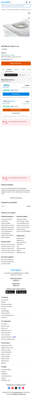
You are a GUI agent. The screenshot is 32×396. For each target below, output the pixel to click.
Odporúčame (20, 236)
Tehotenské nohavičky (6, 219)
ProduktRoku (4, 374)
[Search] (3, 70)
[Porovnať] (29, 13)
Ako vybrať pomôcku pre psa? (8, 262)
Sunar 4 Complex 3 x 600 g (23, 221)
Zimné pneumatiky (21, 248)
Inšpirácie (3, 378)
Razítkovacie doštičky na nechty (8, 229)
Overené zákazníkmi (6, 369)
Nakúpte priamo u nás (6, 330)
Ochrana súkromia (5, 335)
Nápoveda (3, 363)
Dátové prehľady (5, 356)
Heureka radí (4, 328)
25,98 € (27, 85)
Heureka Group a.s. (18, 392)
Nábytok (19, 250)
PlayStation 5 (20, 244)
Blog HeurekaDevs (5, 313)
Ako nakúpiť (4, 324)
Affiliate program (5, 359)
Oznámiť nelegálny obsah (7, 315)
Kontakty (3, 302)
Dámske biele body (5, 233)
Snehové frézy (4, 221)
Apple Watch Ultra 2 (21, 242)
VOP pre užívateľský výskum (8, 339)
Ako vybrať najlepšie (7, 257)
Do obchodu (16, 94)
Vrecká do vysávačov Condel (8, 246)
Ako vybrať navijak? (5, 264)
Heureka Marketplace (6, 352)
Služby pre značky (5, 354)
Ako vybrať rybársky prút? (7, 260)
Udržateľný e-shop (5, 380)
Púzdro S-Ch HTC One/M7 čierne (24, 227)
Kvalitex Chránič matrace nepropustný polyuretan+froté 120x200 (24, 225)
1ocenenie (15, 90)
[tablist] (16, 70)
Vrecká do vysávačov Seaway (8, 244)
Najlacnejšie (22, 75)
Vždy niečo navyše (5, 59)
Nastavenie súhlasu (6, 332)
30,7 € (27, 102)
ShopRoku (3, 372)
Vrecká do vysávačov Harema (8, 250)
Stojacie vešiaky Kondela (7, 235)
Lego (18, 246)
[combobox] (16, 5)
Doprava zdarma (25, 103)
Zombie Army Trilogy (21, 219)
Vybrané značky (5, 242)
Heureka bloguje (5, 311)
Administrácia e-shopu (6, 345)
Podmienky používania (6, 304)
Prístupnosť (4, 317)
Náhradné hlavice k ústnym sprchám (8, 225)
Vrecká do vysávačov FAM (7, 248)
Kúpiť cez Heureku (16, 110)
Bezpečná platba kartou (7, 337)
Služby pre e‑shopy (5, 350)
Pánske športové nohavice (7, 227)
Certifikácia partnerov (6, 376)
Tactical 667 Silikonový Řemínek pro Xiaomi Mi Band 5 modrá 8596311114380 (24, 223)
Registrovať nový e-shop (7, 348)
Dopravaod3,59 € (25, 87)
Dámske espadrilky (5, 223)
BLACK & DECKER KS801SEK (24, 231)
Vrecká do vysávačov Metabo (13, 9)
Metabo (29, 206)
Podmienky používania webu (19, 394)
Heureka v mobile (5, 326)
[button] (9, 69)
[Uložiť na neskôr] (29, 22)
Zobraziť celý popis (16, 198)
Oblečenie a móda (21, 252)
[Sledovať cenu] (29, 18)
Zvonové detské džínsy (7, 231)
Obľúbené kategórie (7, 216)
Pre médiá (3, 309)
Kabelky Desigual (5, 237)
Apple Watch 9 (20, 240)
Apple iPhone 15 (20, 238)
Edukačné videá (5, 361)
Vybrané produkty (22, 216)
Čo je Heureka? (4, 300)
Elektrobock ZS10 (21, 229)
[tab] (9, 70)
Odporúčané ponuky (12, 75)
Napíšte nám (16, 280)
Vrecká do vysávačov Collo (7, 252)
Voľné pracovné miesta (6, 306)
